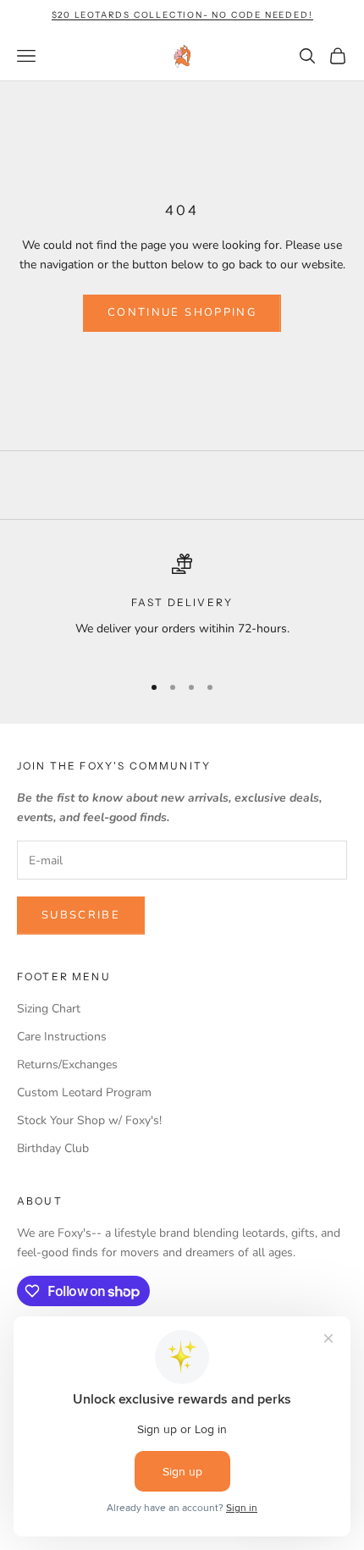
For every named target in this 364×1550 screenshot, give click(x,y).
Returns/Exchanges (67, 1064)
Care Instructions (62, 1037)
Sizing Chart (48, 1009)
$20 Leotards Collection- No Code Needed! (182, 14)
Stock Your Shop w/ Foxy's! (89, 1120)
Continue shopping (182, 312)
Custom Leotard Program (84, 1092)
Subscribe (80, 915)
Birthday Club (53, 1148)
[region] (182, 606)
